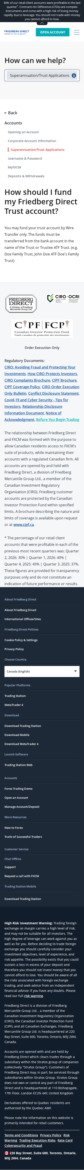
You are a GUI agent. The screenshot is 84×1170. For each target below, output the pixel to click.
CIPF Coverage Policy (22, 386)
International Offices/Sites (22, 619)
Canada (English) (18, 671)
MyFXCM (14, 167)
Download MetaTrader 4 (21, 744)
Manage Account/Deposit (21, 807)
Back (12, 112)
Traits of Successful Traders (23, 837)
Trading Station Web (18, 765)
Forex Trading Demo (18, 789)
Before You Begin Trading (57, 419)
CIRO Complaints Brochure (27, 380)
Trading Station (15, 696)
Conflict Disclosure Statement (53, 393)
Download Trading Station (22, 726)
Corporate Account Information (32, 141)
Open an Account (16, 798)
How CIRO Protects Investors (52, 373)
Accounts (13, 123)
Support (10, 867)
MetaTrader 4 (13, 705)
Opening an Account (23, 132)
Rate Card (65, 1140)
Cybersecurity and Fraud (23, 1145)
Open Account (52, 32)
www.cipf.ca (23, 524)
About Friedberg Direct (20, 610)
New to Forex (13, 828)
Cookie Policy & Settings (20, 640)
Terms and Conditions (21, 1135)
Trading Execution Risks (37, 1140)
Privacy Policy (14, 649)
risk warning (33, 996)
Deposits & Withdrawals (26, 176)
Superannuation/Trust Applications (38, 149)
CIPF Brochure (64, 380)
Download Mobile (16, 735)
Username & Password (25, 158)
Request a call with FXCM (21, 876)
